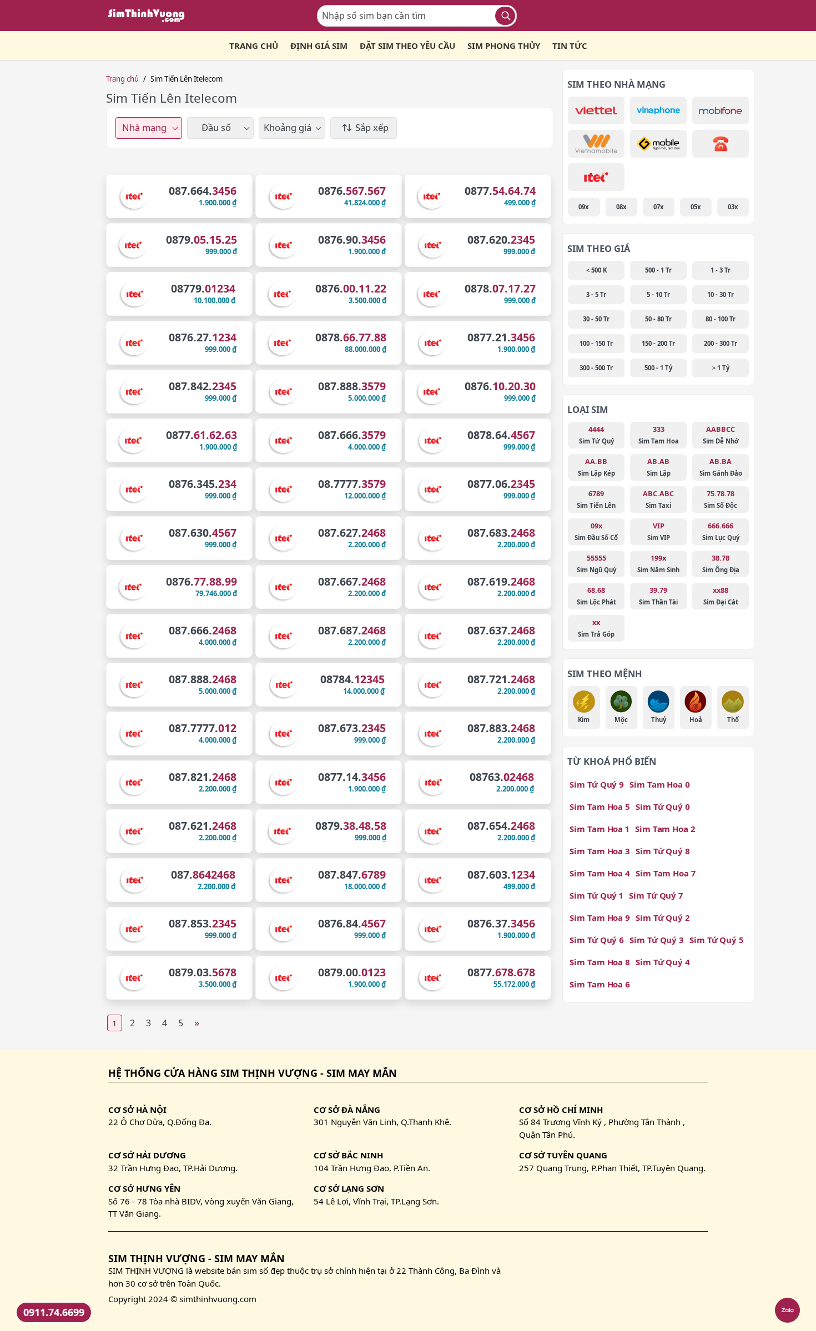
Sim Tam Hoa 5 (600, 806)
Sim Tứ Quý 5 (716, 939)
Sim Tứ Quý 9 (597, 784)
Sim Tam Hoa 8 (600, 961)
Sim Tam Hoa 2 (665, 828)
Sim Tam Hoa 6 (600, 984)
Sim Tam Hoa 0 (659, 784)
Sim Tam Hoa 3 (600, 850)
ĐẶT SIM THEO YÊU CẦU (407, 45)
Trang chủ (122, 79)
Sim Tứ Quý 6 (597, 939)
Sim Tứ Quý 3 (656, 939)
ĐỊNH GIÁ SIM (318, 45)
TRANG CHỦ (253, 45)
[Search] (505, 16)
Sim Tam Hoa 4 (600, 873)
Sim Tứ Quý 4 (663, 961)
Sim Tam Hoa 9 (600, 917)
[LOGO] (150, 16)
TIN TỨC (569, 45)
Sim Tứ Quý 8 (663, 850)
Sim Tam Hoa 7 (666, 873)
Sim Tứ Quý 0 (663, 806)
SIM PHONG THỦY (503, 45)
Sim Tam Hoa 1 (599, 828)
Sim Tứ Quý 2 (662, 917)
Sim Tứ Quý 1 (596, 895)
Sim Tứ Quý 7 (656, 895)
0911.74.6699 (53, 1312)
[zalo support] (787, 1310)
